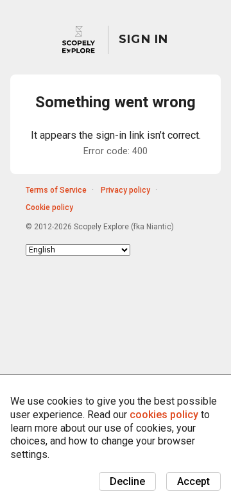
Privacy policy (125, 190)
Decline (127, 481)
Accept (193, 481)
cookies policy (164, 415)
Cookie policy (49, 207)
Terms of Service (56, 190)
